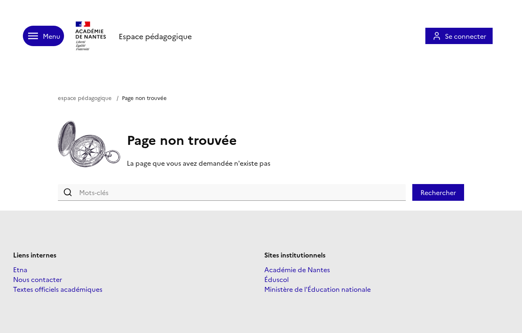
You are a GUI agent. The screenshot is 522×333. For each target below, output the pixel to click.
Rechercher (438, 192)
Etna (20, 269)
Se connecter (465, 35)
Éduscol (276, 279)
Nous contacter (37, 279)
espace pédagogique (85, 97)
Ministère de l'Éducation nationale (317, 288)
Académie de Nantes (297, 269)
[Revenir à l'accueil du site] (91, 36)
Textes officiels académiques (57, 288)
